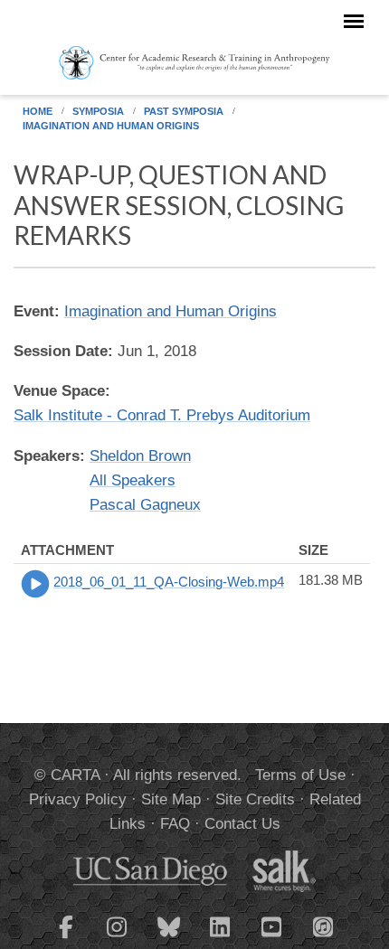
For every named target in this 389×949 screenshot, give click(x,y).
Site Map (171, 799)
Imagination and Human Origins (111, 125)
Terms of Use (300, 775)
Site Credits (255, 799)
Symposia (98, 111)
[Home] (194, 61)
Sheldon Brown (140, 456)
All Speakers (133, 480)
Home (37, 111)
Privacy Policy (78, 799)
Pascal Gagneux (145, 504)
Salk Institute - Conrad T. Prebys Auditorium (162, 415)
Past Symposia (183, 111)
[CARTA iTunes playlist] (323, 925)
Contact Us (242, 823)
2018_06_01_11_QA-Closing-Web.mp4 (168, 581)
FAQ (175, 823)
